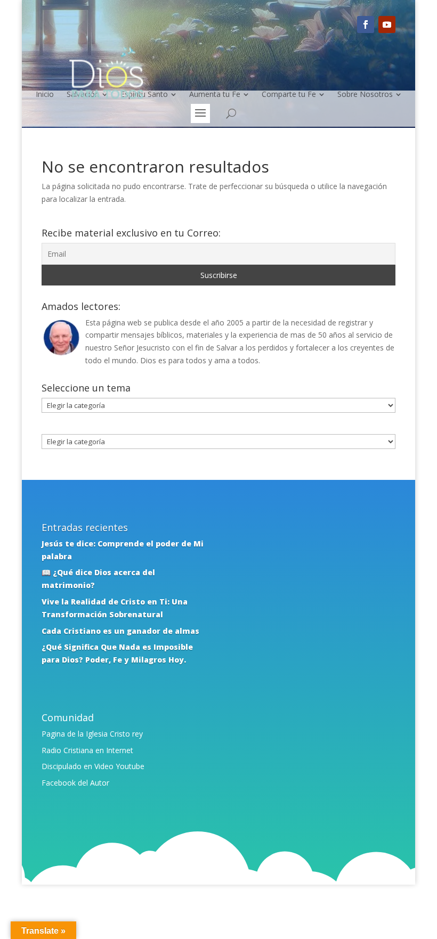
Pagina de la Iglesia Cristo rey (92, 734)
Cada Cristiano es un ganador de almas (120, 631)
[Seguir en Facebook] (365, 24)
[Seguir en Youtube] (386, 24)
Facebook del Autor (75, 783)
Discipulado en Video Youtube (93, 766)
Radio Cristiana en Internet (87, 750)
